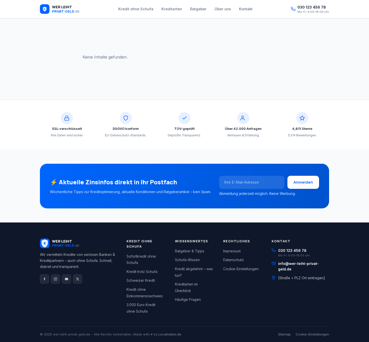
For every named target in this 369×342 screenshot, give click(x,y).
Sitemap (284, 334)
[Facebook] (44, 278)
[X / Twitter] (77, 278)
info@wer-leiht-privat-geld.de (298, 266)
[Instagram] (55, 278)
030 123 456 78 (292, 250)
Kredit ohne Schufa (135, 9)
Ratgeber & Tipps (189, 251)
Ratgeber (198, 9)
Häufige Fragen (188, 299)
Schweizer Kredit (141, 280)
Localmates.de (169, 334)
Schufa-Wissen (187, 260)
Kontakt (246, 9)
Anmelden (303, 182)
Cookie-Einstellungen (241, 269)
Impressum (232, 251)
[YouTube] (66, 278)
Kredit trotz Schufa (142, 271)
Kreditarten (171, 9)
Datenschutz (233, 260)
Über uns (223, 9)
